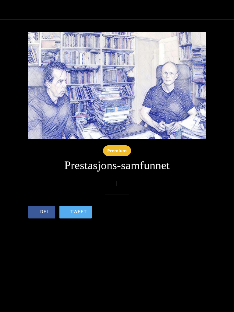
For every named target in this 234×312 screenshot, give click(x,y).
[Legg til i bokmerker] (183, 212)
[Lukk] (9, 9)
